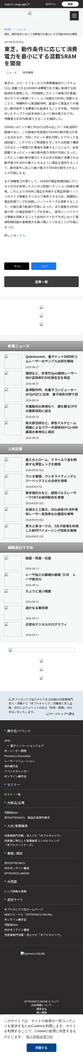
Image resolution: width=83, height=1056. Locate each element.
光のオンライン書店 (16, 868)
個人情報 (41, 1012)
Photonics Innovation (17, 756)
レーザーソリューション (19, 761)
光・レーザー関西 (15, 751)
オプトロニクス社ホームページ (23, 909)
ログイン (51, 4)
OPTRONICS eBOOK (16, 873)
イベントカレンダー (16, 771)
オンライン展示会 (15, 776)
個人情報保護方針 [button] (39, 1037)
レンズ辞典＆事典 (15, 891)
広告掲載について (41, 1005)
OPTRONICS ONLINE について (41, 1001)
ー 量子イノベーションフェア (24, 746)
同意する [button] (41, 1047)
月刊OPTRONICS (14, 863)
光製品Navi (11, 812)
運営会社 (41, 1009)
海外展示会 (11, 766)
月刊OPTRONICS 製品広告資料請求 (27, 817)
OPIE (7, 740)
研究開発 (28, 72)
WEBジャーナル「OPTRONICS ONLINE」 (29, 914)
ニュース (11, 72)
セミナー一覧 (12, 794)
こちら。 (22, 235)
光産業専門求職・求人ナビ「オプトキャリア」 (33, 835)
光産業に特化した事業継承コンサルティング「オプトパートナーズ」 (31, 843)
